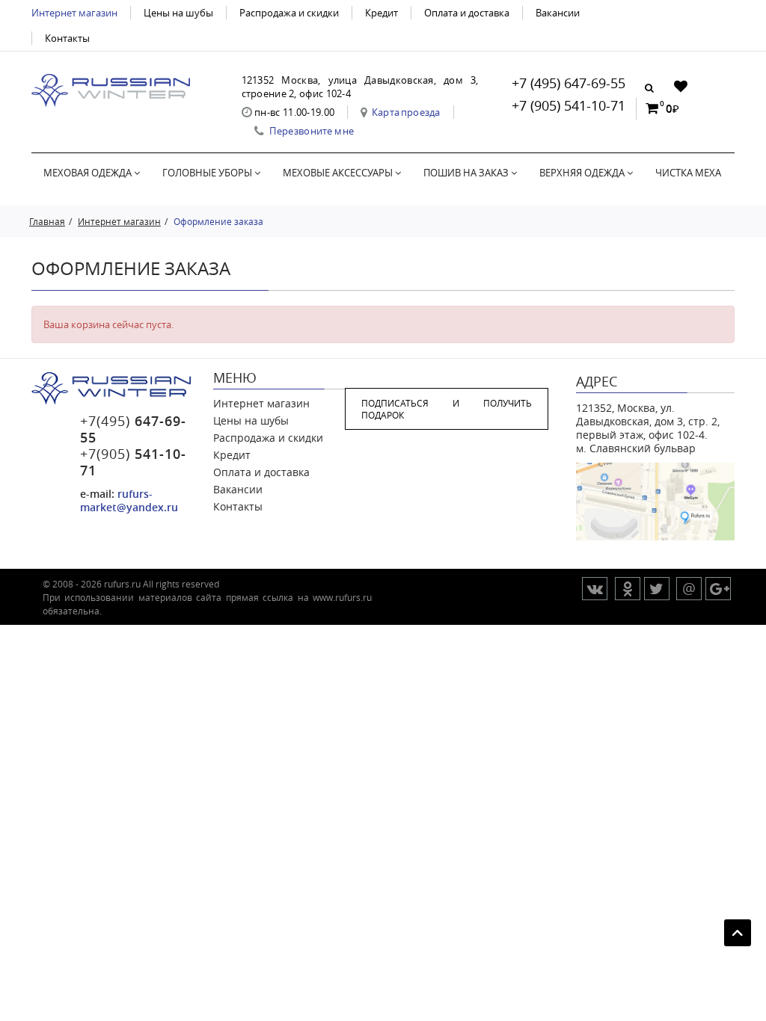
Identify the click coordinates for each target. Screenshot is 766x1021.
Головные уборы (208, 172)
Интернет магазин (74, 12)
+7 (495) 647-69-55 (568, 83)
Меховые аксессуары (339, 172)
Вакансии (558, 12)
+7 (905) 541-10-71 (568, 105)
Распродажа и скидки (289, 12)
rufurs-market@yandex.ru (129, 500)
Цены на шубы (178, 12)
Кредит (381, 12)
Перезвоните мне (311, 131)
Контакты (67, 38)
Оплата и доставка (466, 12)
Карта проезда (406, 112)
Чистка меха (688, 172)
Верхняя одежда (583, 172)
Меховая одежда (88, 172)
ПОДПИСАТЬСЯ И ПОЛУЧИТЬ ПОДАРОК (446, 409)
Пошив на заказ (467, 172)
